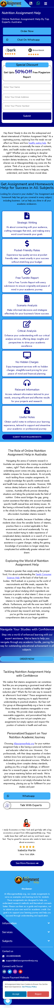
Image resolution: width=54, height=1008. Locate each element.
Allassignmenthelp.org (24, 743)
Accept (15, 994)
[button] (45, 3)
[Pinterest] (20, 968)
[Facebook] (4, 968)
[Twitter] (10, 968)
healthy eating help (37, 143)
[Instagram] (15, 968)
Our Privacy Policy (29, 987)
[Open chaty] (7, 1001)
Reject (38, 994)
